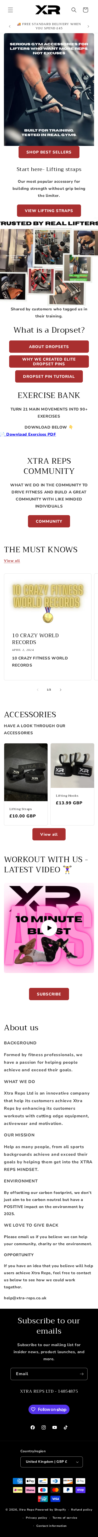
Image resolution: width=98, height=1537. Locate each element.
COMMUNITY (49, 521)
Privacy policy (36, 1518)
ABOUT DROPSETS (49, 346)
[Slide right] (60, 690)
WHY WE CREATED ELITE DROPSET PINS (49, 362)
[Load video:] (49, 928)
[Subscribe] (81, 1374)
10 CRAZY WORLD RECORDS (35, 639)
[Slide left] (37, 690)
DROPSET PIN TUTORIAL (49, 376)
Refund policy (81, 1510)
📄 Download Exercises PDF (28, 434)
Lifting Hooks (67, 796)
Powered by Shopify (50, 1510)
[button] (10, 10)
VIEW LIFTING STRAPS (49, 210)
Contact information (51, 1526)
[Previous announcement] (9, 26)
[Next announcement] (88, 26)
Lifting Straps (20, 809)
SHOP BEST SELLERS (49, 152)
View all (12, 560)
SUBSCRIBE (49, 994)
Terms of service (65, 1518)
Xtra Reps (26, 1510)
